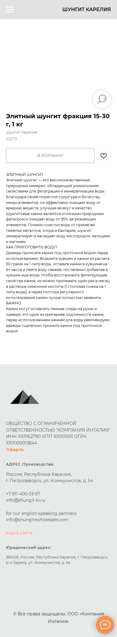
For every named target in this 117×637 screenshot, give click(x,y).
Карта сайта (19, 533)
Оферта (14, 449)
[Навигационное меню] (10, 10)
